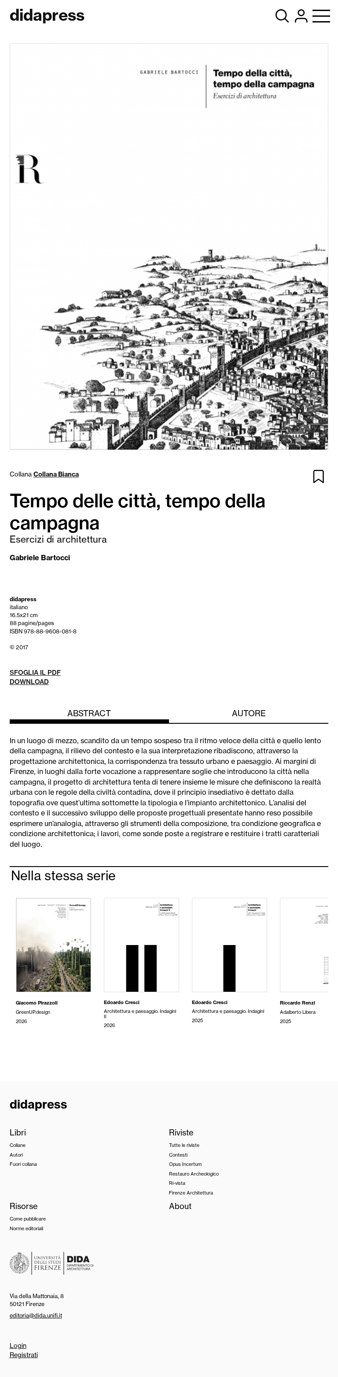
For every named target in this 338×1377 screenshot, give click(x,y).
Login (18, 1346)
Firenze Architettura (191, 1193)
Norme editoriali (26, 1228)
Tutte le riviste (184, 1145)
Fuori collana (23, 1164)
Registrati (24, 1355)
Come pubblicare (28, 1219)
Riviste (181, 1133)
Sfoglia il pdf (35, 673)
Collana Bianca (56, 474)
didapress (38, 1104)
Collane (18, 1145)
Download (29, 682)
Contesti (178, 1155)
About (180, 1206)
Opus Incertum (185, 1164)
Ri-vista (177, 1183)
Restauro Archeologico (194, 1174)
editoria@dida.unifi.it (36, 1315)
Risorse (23, 1206)
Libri (18, 1133)
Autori (16, 1155)
